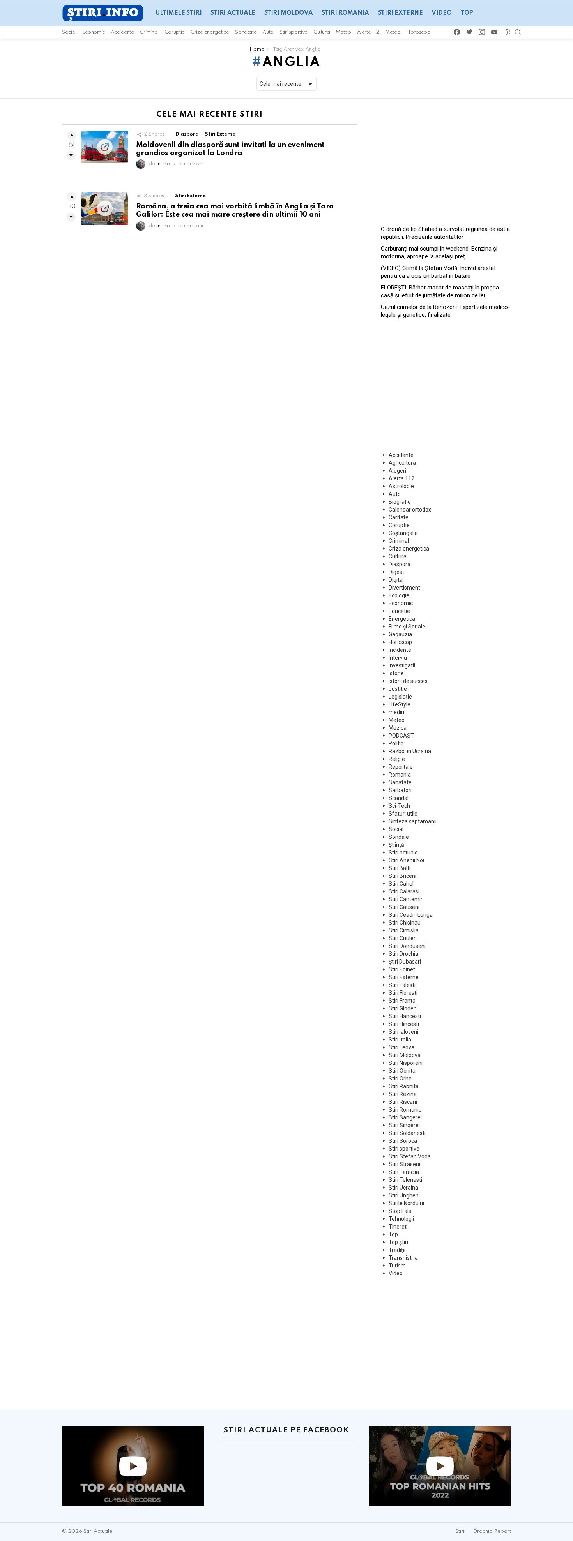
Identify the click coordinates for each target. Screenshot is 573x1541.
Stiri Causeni (404, 907)
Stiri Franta (402, 1000)
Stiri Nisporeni (406, 1063)
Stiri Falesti (402, 985)
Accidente (122, 32)
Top (466, 13)
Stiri (459, 1531)
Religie (397, 759)
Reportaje (401, 767)
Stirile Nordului (406, 1203)
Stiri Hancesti (405, 1016)
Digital (396, 580)
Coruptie (174, 32)
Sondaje (399, 837)
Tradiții (397, 1250)
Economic (93, 32)
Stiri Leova (401, 1047)
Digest (396, 572)
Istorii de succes (408, 681)
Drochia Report (492, 1531)
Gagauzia (400, 634)
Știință (396, 845)
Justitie (398, 689)
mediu (396, 712)
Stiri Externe (400, 13)
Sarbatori (400, 790)
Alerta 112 (368, 32)
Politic (396, 743)
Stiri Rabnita (404, 1086)
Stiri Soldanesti (407, 1133)
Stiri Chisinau (405, 923)
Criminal (149, 32)
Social (69, 32)
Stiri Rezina (403, 1094)
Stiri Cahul (401, 884)
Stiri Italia (400, 1039)
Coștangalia (403, 533)
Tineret (398, 1226)
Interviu (398, 658)
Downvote (71, 155)
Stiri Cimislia (404, 930)
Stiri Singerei (404, 1125)
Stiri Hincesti (404, 1024)
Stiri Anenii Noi (406, 860)
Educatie (399, 611)
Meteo (343, 32)
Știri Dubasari (405, 961)
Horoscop (418, 32)
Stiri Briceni (402, 876)
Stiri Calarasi (404, 891)
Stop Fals (400, 1211)
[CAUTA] (518, 32)
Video (441, 13)
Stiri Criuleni (403, 938)
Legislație (400, 697)
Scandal (399, 798)
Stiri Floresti (403, 993)
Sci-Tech (399, 806)
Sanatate (245, 32)
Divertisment (404, 587)
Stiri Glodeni (403, 1008)
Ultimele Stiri (179, 13)
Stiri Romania (345, 13)
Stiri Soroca (403, 1141)
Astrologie (401, 486)
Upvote (71, 135)
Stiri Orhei (401, 1078)
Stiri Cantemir (406, 899)
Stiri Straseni (404, 1164)
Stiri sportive (293, 32)
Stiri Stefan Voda (410, 1156)
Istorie (396, 673)
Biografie (400, 502)
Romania (400, 774)
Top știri (398, 1242)
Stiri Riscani (403, 1102)
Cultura (321, 32)
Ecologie (399, 595)
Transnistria (403, 1258)
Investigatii (402, 665)
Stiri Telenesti (405, 1180)
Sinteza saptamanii (413, 821)
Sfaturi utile (403, 813)
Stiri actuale (232, 13)
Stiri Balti (399, 868)
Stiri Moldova (288, 13)
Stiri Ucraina (403, 1187)
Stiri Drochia (403, 954)
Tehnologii (401, 1219)
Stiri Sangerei (405, 1117)
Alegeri (397, 471)
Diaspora (186, 134)
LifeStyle (399, 704)
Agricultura (402, 463)
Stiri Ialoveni (403, 1032)
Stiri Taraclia (404, 1172)
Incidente (400, 650)
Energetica (402, 619)
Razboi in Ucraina (410, 751)
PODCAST (401, 736)
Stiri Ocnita (402, 1071)
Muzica (398, 728)
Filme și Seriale (407, 626)
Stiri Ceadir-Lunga (411, 915)
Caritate (399, 517)
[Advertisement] (446, 159)
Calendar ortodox (410, 510)
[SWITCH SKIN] (507, 32)
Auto (268, 32)
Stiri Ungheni (404, 1195)
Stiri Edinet (402, 969)
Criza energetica (210, 32)
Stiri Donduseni (407, 946)
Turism (397, 1265)
